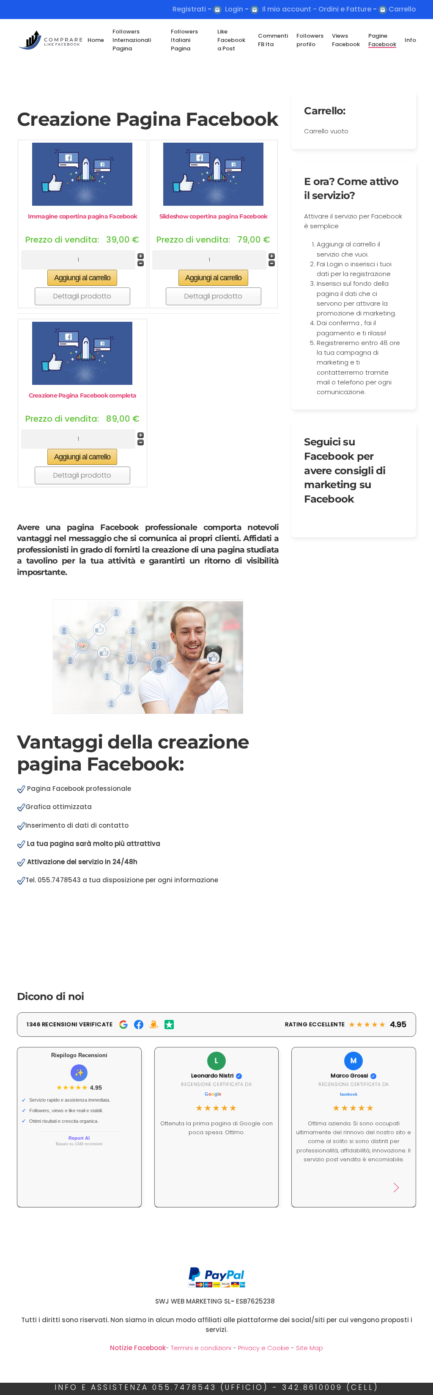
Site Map (309, 1347)
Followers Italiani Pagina (184, 40)
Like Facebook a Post (231, 40)
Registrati (189, 9)
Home (96, 40)
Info (410, 40)
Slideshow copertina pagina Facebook (213, 216)
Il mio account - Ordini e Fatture (316, 9)
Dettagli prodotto (82, 296)
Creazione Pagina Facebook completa (83, 395)
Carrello (402, 9)
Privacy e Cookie (262, 1347)
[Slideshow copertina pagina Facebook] (213, 173)
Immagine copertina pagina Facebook (82, 216)
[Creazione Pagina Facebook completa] (82, 352)
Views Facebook (346, 40)
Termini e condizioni (201, 1347)
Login (234, 9)
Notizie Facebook (138, 1347)
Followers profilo (309, 40)
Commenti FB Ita (273, 40)
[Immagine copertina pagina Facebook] (82, 173)
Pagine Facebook (382, 40)
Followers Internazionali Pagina (131, 40)
